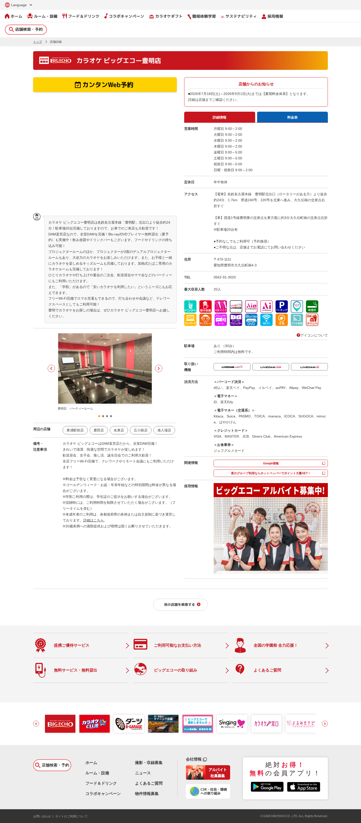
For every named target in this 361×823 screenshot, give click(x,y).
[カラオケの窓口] (266, 724)
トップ (37, 42)
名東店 (119, 430)
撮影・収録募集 (149, 763)
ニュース (143, 773)
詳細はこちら (93, 520)
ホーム (16, 16)
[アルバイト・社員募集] (208, 778)
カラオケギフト (166, 16)
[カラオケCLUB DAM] (94, 724)
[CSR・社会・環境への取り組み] (208, 797)
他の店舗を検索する (179, 604)
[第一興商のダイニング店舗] (163, 724)
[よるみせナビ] (301, 724)
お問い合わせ (42, 816)
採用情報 (275, 16)
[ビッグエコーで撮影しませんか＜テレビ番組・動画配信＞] (197, 724)
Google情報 (271, 463)
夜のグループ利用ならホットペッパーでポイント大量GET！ (271, 473)
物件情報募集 (147, 794)
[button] (51, 368)
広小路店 (141, 430)
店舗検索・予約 (29, 29)
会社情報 (194, 759)
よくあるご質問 (149, 783)
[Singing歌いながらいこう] (232, 724)
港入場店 (164, 430)
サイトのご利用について (71, 816)
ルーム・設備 (45, 16)
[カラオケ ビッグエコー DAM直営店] (60, 724)
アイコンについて (314, 335)
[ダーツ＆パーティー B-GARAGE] (129, 724)
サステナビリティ (241, 16)
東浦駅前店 (75, 430)
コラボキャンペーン (126, 16)
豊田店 (99, 430)
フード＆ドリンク (83, 16)
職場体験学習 (204, 16)
